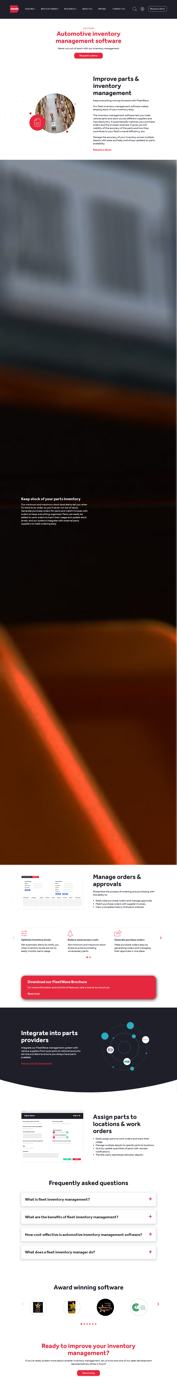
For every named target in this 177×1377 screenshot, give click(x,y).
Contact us (118, 9)
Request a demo (157, 9)
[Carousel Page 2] (90, 957)
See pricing (88, 1372)
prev (13, 937)
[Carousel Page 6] (95, 1324)
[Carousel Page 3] (87, 1324)
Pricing (102, 9)
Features (29, 9)
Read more (34, 993)
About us (87, 9)
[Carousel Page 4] (90, 1324)
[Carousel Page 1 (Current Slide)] (87, 957)
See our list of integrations (36, 1063)
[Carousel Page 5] (93, 1324)
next (161, 937)
